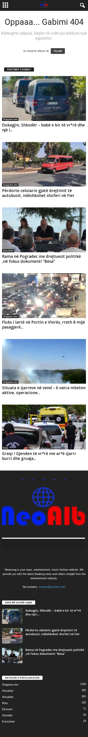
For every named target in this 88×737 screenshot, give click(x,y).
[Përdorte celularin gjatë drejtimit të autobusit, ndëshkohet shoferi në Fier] (44, 164)
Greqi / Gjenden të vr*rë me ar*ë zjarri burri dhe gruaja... (39, 456)
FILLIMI (58, 51)
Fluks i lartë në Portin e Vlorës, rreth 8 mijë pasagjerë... (43, 325)
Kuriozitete (8, 721)
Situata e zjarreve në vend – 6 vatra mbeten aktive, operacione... (44, 390)
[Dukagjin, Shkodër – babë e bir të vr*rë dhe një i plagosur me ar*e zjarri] (44, 98)
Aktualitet (8, 250)
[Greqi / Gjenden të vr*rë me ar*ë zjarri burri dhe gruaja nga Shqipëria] (44, 427)
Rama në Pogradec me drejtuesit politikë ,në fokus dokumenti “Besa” (41, 259)
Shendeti (7, 715)
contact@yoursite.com (52, 586)
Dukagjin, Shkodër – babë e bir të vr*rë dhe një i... (43, 127)
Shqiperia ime (10, 119)
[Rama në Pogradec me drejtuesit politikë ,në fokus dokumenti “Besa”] (44, 229)
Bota (5, 447)
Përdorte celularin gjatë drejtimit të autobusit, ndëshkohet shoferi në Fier (38, 193)
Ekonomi (7, 709)
